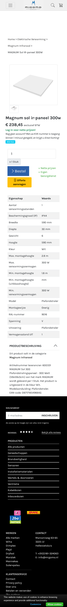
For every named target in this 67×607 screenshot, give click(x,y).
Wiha (9, 541)
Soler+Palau (13, 565)
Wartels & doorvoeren (21, 477)
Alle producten (16, 446)
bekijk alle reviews (51, 432)
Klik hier (10, 142)
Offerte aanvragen (19, 182)
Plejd (9, 549)
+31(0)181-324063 (48, 553)
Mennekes (12, 561)
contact (10, 578)
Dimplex (11, 545)
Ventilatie (13, 484)
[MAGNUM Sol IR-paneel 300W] (33, 84)
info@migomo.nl (48, 557)
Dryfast (10, 553)
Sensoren (13, 465)
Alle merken (13, 537)
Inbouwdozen (16, 496)
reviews (12, 433)
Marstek (11, 557)
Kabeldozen (14, 490)
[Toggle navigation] (10, 5)
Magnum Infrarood (20, 357)
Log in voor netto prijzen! (21, 129)
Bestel (20, 171)
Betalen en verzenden (18, 590)
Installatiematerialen (20, 471)
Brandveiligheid (17, 459)
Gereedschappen (17, 453)
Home (11, 39)
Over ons (11, 586)
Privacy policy (14, 582)
